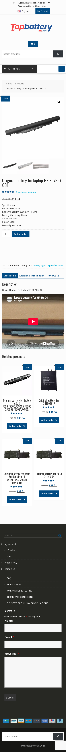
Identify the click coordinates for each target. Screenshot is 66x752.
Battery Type (39, 265)
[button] (61, 69)
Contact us (9, 568)
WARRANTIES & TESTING (19, 590)
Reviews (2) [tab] (53, 275)
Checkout (12, 550)
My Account (42, 11)
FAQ (9, 578)
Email (9, 637)
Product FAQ (10, 562)
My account (10, 544)
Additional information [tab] (31, 275)
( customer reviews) (26, 192)
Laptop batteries (55, 265)
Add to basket (20, 234)
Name (8, 620)
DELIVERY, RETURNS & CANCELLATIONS (27, 603)
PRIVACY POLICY (15, 584)
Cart (10, 556)
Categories (14, 69)
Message (11, 653)
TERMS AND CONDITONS (20, 596)
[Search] (58, 54)
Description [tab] (10, 275)
